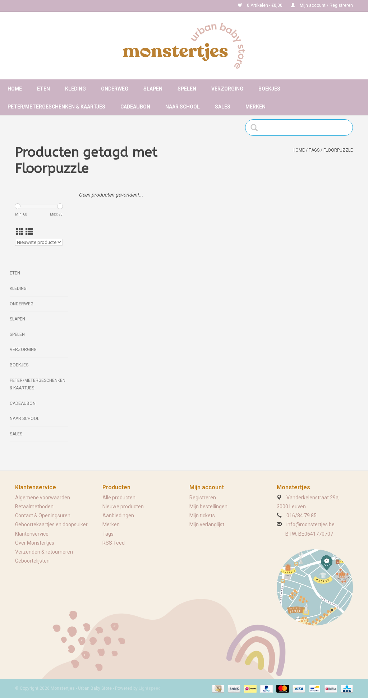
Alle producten (118, 497)
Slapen (152, 89)
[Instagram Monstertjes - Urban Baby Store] (46, 5)
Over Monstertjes (34, 543)
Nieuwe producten (123, 506)
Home (15, 89)
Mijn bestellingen (208, 506)
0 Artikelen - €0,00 (265, 5)
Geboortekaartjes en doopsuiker (51, 524)
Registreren (202, 497)
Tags (314, 150)
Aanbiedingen (118, 515)
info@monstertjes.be (310, 524)
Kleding (75, 89)
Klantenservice (32, 534)
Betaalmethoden (34, 506)
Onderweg (114, 89)
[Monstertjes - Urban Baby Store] (184, 45)
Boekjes (269, 89)
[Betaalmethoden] (217, 688)
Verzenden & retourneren (44, 552)
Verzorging (227, 89)
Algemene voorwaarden (42, 497)
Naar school (182, 107)
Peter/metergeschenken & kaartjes (56, 107)
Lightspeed (150, 688)
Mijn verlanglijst (206, 524)
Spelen (187, 89)
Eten (43, 89)
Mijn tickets (202, 515)
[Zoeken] (256, 127)
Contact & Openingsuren (42, 515)
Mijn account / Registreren (326, 5)
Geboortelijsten (32, 561)
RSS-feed (113, 543)
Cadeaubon (135, 107)
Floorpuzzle (338, 150)
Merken (255, 107)
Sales (222, 107)
